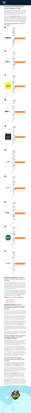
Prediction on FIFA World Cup (10, 301)
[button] (19, 2)
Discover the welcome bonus (20, 38)
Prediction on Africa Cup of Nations (11, 302)
